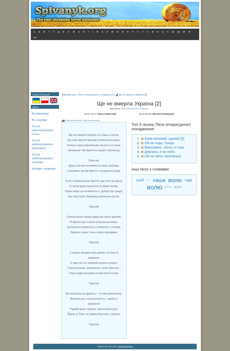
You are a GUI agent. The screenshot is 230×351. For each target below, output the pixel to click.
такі (188, 180)
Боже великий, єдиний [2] (164, 138)
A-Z (35, 38)
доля (177, 186)
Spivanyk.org (68, 94)
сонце (168, 186)
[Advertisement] (115, 67)
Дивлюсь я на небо (160, 151)
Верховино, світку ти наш (164, 147)
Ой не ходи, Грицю (159, 142)
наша (159, 179)
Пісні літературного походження (95, 94)
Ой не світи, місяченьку (163, 155)
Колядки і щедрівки (44, 168)
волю (175, 179)
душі (148, 179)
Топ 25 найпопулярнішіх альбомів (42, 158)
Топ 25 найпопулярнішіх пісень (42, 130)
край (140, 179)
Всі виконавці (40, 113)
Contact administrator (125, 346)
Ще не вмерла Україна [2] (133, 94)
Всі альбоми (39, 120)
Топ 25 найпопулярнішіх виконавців (42, 144)
